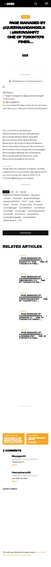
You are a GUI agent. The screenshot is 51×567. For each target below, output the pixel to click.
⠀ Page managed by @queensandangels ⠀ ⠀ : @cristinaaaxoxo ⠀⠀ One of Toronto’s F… (33, 298)
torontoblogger (10, 208)
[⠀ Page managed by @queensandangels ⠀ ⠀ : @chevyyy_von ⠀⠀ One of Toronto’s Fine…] (9, 259)
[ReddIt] (37, 50)
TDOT (24, 201)
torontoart (38, 205)
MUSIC (25, 17)
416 (12, 192)
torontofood (39, 208)
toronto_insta (26, 205)
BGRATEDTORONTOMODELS (16, 195)
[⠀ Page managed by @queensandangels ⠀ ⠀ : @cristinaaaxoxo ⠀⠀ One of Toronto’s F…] (9, 297)
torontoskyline (29, 217)
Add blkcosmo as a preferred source (27, 81)
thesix (6, 205)
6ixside (23, 192)
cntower (7, 198)
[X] (19, 50)
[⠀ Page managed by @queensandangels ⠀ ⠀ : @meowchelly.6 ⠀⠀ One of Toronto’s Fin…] (9, 278)
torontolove (20, 214)
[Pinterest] (25, 50)
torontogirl (8, 211)
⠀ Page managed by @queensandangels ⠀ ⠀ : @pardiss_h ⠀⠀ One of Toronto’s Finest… (33, 316)
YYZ (20, 220)
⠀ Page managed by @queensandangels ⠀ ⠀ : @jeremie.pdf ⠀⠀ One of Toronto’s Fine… (33, 335)
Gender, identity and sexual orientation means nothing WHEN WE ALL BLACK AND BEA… (13, 440)
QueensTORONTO (12, 201)
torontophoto (33, 214)
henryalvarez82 (21, 472)
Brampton (35, 195)
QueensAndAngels (32, 198)
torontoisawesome (36, 211)
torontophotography (12, 217)
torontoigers (20, 211)
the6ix (38, 201)
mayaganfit (19, 456)
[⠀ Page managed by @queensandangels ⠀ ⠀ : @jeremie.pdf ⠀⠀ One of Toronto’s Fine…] (9, 334)
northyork (17, 198)
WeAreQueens (10, 220)
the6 (31, 201)
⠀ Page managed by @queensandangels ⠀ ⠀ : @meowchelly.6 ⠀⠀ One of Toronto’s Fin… (33, 279)
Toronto (14, 205)
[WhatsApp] (31, 50)
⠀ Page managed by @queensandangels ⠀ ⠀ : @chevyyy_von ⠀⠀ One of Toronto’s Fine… (33, 261)
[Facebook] (13, 50)
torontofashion (25, 208)
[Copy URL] (43, 50)
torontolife (8, 214)
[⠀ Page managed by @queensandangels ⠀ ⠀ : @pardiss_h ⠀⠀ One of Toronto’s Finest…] (9, 315)
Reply (15, 465)
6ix (17, 192)
